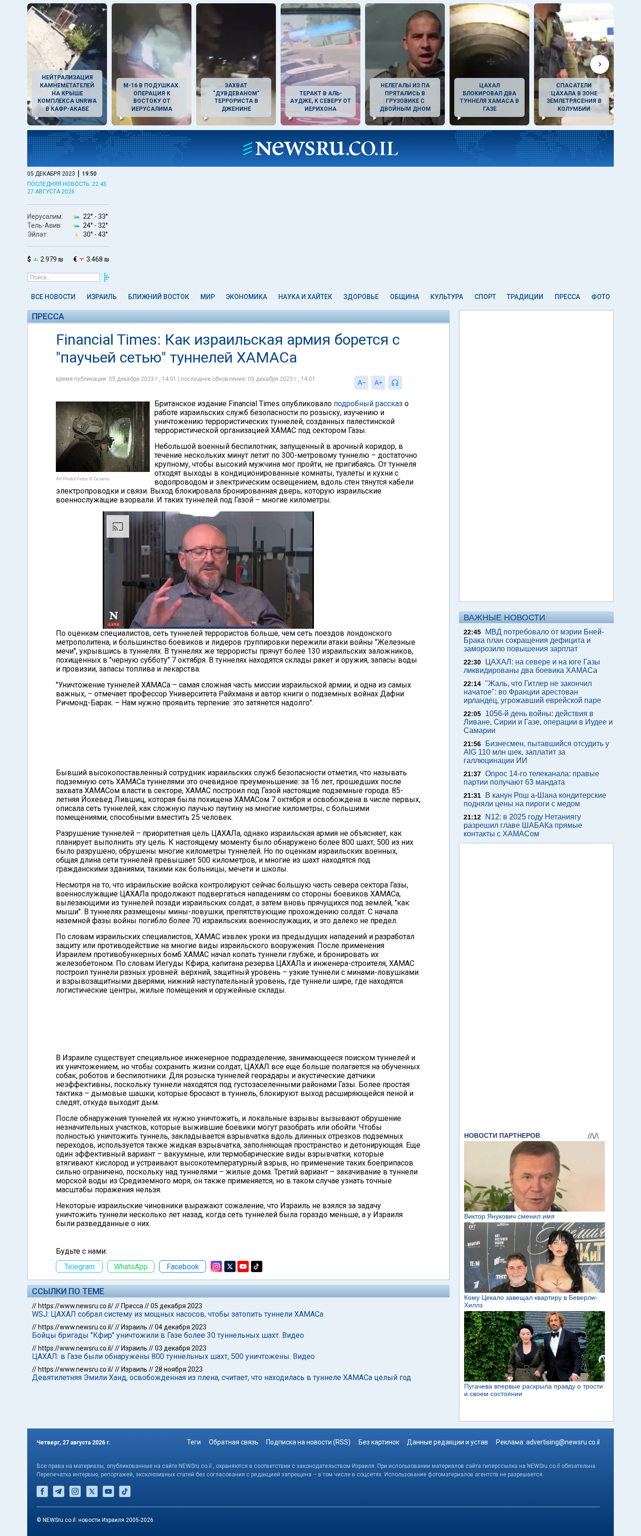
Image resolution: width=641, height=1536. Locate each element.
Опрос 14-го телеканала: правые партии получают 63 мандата (531, 778)
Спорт (485, 297)
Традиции (525, 297)
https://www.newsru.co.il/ (76, 1306)
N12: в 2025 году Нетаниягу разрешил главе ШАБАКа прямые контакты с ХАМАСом (523, 825)
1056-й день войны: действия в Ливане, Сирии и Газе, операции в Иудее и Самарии (538, 722)
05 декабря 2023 (176, 1306)
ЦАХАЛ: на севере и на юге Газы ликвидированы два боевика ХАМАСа (532, 666)
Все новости (53, 297)
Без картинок (379, 1442)
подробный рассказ (368, 403)
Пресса (567, 297)
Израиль (102, 297)
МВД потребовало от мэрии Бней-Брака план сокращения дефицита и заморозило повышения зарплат (534, 640)
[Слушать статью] (404, 383)
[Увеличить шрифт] (378, 383)
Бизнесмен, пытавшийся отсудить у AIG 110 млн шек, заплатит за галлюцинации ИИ (536, 752)
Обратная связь (234, 1442)
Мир (207, 297)
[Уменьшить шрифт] (361, 383)
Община (404, 297)
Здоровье (361, 297)
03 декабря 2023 (180, 1348)
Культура (446, 297)
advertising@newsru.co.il (563, 1442)
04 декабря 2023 (180, 1327)
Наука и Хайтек (305, 297)
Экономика (246, 297)
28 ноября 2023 (179, 1369)
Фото (600, 297)
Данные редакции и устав (447, 1442)
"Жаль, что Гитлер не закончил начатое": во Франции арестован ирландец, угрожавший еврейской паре (532, 691)
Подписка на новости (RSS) (308, 1442)
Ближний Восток (158, 297)
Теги (194, 1442)
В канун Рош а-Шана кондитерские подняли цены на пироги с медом (535, 799)
